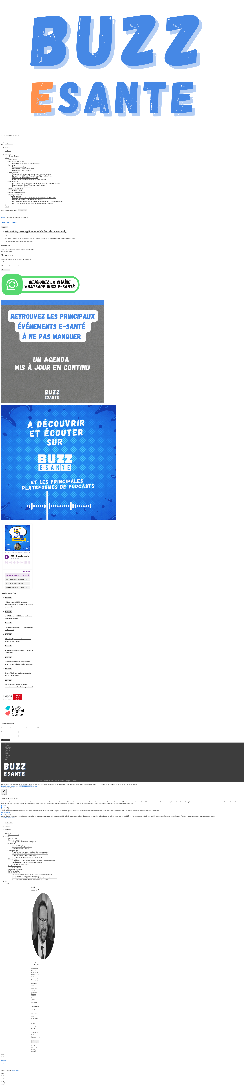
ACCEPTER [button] (20, 786)
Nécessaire (6, 807)
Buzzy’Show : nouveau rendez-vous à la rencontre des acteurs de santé (36, 183)
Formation (11, 165)
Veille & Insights (13, 172)
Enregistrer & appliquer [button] (8, 818)
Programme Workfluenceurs (21, 187)
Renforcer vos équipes (16, 161)
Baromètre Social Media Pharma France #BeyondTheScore (32, 176)
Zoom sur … (8, 147)
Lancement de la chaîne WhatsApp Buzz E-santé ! (28, 185)
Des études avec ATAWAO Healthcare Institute (27, 200)
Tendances (8, 151)
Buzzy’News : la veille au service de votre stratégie (29, 180)
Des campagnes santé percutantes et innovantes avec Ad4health (34, 198)
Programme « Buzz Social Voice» (23, 169)
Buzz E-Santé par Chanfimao (68, 781)
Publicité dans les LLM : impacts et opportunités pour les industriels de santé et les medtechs (19, 604)
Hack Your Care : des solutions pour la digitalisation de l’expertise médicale (37, 201)
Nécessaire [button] (4, 805)
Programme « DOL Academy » (22, 170)
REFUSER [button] (27, 786)
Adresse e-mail (5, 266)
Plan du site (38, 781)
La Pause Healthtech (15, 194)
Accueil (3, 217)
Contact (7, 207)
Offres (7, 158)
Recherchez (23, 210)
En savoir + (34, 786)
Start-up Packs (13, 160)
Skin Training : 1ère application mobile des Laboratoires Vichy (36, 231)
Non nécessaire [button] (5, 812)
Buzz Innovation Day (19, 167)
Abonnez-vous (5, 270)
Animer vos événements (16, 192)
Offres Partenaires (14, 196)
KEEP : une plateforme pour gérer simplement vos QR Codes (32, 203)
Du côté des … (9, 144)
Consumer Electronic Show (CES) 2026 (25, 178)
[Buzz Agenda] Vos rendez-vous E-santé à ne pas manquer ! (32, 174)
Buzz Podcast (17, 190)
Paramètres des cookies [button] (8, 786)
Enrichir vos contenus (15, 189)
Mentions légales (48, 781)
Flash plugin (15, 1070)
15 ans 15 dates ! (14, 156)
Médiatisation (13, 181)
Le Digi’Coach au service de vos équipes (26, 163)
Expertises (8, 154)
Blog (6, 205)
